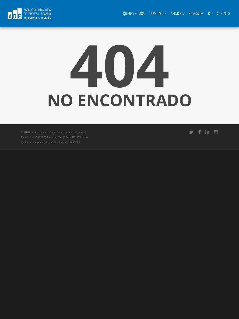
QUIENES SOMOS (134, 13)
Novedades (196, 13)
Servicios (177, 13)
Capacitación (157, 13)
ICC (210, 13)
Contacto (223, 13)
